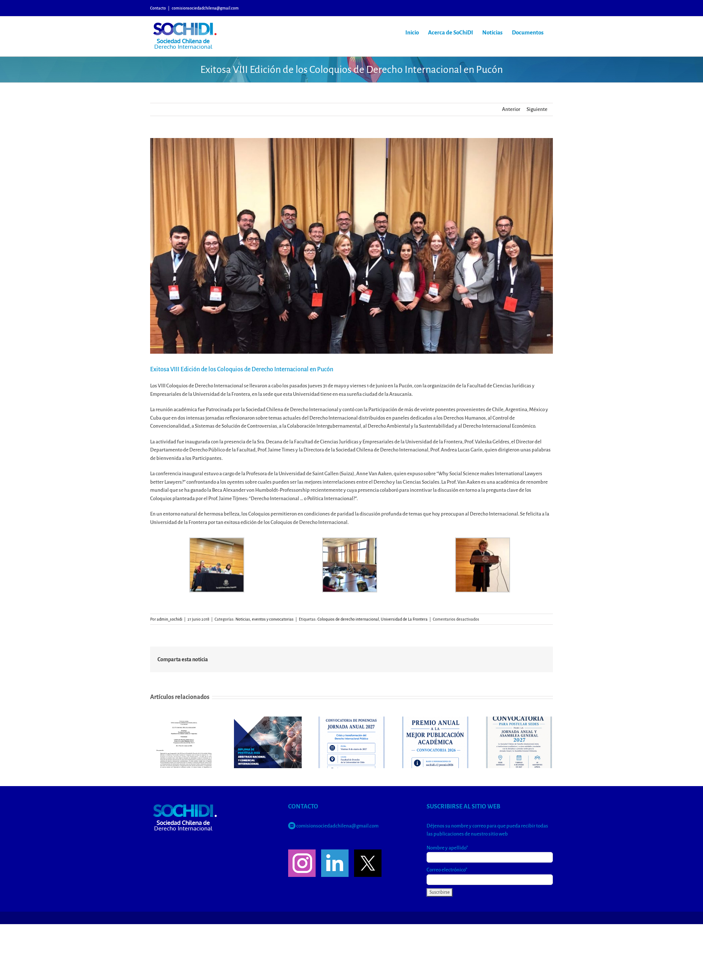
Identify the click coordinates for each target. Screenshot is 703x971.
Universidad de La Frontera (404, 619)
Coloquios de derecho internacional (348, 619)
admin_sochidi (169, 619)
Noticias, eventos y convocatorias (264, 619)
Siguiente (537, 109)
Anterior (511, 109)
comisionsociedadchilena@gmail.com (205, 8)
